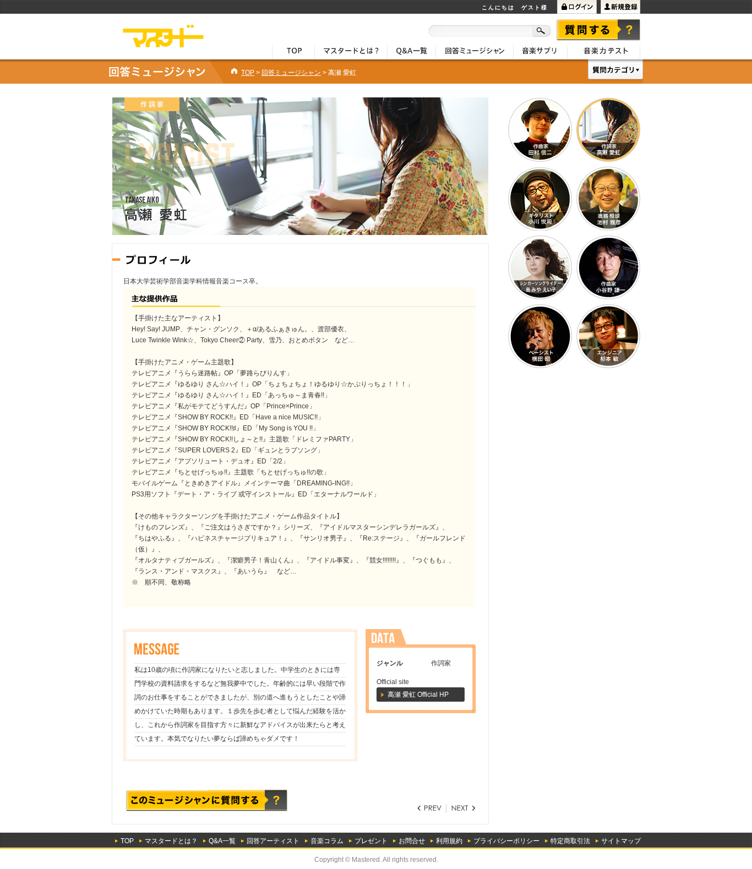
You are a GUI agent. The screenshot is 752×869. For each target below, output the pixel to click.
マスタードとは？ (171, 841)
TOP (247, 72)
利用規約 (449, 841)
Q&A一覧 (222, 841)
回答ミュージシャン (291, 72)
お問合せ (412, 841)
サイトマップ (621, 841)
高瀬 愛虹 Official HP (418, 694)
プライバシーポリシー (506, 841)
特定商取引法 (570, 841)
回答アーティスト (273, 841)
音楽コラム (327, 841)
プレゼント (371, 841)
